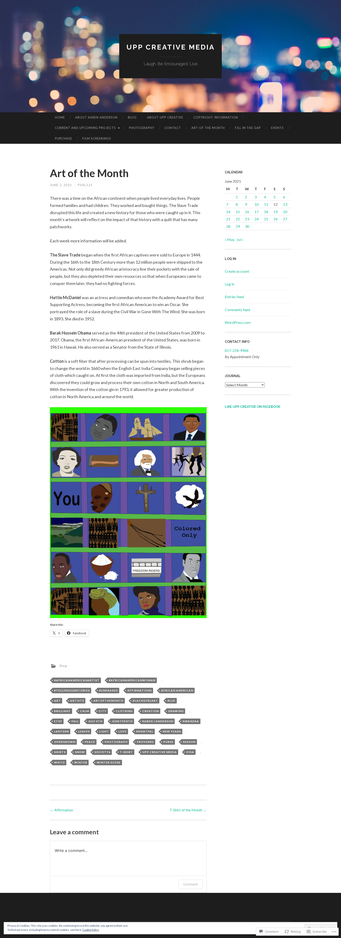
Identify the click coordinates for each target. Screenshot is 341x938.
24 (256, 219)
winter (80, 762)
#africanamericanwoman (132, 680)
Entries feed (234, 296)
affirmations (139, 690)
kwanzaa (191, 721)
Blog (132, 117)
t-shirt (126, 752)
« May (230, 239)
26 (275, 219)
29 (238, 226)
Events (277, 128)
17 (256, 211)
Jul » (240, 239)
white (59, 762)
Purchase (63, 138)
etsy (58, 721)
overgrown (64, 742)
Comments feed (237, 309)
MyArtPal (144, 731)
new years (172, 731)
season (189, 742)
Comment (190, 884)
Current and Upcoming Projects (85, 128)
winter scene (109, 762)
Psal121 (85, 185)
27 (285, 219)
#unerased (108, 690)
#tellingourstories (72, 690)
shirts (60, 752)
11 (266, 204)
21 (228, 219)
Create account (237, 271)
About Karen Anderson (96, 117)
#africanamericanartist (77, 680)
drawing (176, 711)
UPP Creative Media (170, 47)
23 (247, 219)
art (57, 700)
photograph (116, 742)
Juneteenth (122, 721)
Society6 (102, 752)
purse (168, 742)
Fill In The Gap (248, 128)
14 (228, 211)
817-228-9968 (236, 350)
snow (80, 752)
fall (75, 721)
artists (77, 700)
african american (177, 690)
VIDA (190, 752)
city (102, 711)
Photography (141, 128)
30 (247, 226)
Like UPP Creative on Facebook (252, 407)
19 (275, 211)
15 (238, 211)
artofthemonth (108, 700)
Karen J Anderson (157, 721)
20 (285, 211)
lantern (61, 731)
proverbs (145, 742)
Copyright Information (215, 117)
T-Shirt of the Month (188, 810)
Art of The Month (208, 128)
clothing (124, 711)
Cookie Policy (90, 930)
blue (171, 700)
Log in (229, 284)
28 (228, 226)
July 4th (95, 721)
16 (247, 211)
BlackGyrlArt (145, 700)
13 (285, 204)
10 (256, 204)
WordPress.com (238, 322)
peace (90, 742)
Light (104, 731)
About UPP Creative (165, 117)
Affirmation (61, 810)
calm (84, 711)
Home (60, 117)
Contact (172, 128)
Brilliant (62, 711)
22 (238, 219)
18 (266, 211)
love (122, 731)
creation (150, 711)
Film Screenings (96, 138)
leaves (84, 731)
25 (266, 219)
